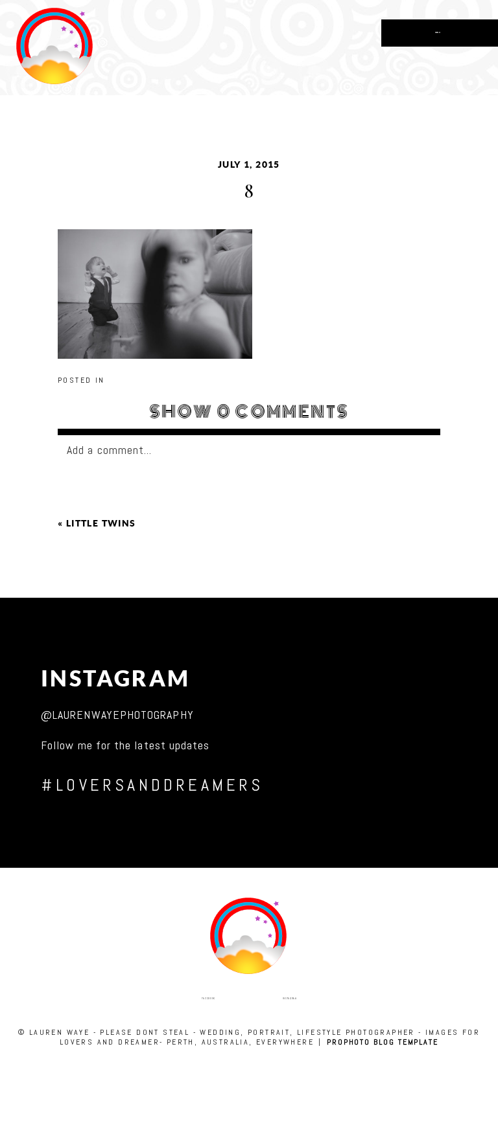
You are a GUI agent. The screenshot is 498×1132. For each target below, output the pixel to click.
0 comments (249, 412)
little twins (101, 523)
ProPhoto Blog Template (382, 1042)
